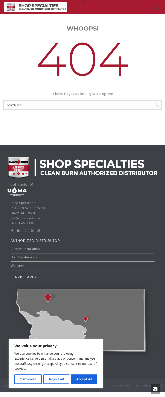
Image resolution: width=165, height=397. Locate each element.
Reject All (56, 379)
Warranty (17, 266)
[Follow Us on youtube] (39, 231)
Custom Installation (25, 249)
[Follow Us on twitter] (32, 231)
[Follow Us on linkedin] (19, 231)
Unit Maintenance (24, 257)
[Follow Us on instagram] (25, 231)
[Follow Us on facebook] (12, 231)
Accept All (84, 379)
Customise (28, 379)
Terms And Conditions (148, 385)
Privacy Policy (121, 385)
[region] (56, 363)
